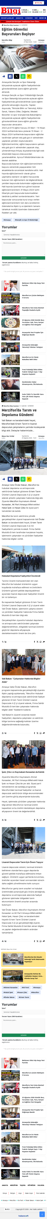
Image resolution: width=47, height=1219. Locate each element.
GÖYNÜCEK (31, 1185)
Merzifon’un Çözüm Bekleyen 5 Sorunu (33, 296)
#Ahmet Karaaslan (10, 987)
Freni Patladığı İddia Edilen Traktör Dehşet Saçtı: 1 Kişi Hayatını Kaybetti (32, 372)
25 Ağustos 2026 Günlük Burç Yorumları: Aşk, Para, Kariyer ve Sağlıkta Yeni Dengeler (33, 322)
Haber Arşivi (29, 1193)
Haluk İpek (6, 508)
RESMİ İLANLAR (7, 18)
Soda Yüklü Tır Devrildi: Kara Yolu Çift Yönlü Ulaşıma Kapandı (33, 396)
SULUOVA (40, 1185)
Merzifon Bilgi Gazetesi (11, 25)
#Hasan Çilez (22, 992)
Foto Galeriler (40, 1193)
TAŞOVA (22, 1185)
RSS (8, 1209)
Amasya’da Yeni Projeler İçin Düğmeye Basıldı (32, 333)
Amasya (41, 40)
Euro (35, 10)
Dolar (25, 10)
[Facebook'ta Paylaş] (10, 76)
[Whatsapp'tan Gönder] (23, 76)
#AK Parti (25, 987)
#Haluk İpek (8, 992)
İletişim (12, 1193)
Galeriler (24, 406)
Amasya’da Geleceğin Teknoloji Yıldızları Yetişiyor (32, 346)
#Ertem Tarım (24, 997)
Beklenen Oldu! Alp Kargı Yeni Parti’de (33, 284)
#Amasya (7, 220)
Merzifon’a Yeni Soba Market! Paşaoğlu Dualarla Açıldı (33, 309)
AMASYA (19, 18)
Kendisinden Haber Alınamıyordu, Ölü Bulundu (32, 383)
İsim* (4, 231)
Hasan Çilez (20, 508)
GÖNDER (23, 258)
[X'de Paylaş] (16, 76)
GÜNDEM (29, 18)
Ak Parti (20, 1200)
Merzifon (41, 438)
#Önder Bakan (9, 997)
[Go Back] (42, 1214)
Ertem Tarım (35, 491)
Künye (5, 1193)
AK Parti (16, 504)
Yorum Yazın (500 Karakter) (12, 239)
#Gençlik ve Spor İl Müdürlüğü (26, 220)
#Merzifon (35, 992)
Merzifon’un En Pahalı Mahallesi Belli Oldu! (30, 358)
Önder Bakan (21, 485)
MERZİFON (14, 1185)
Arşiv (20, 1193)
